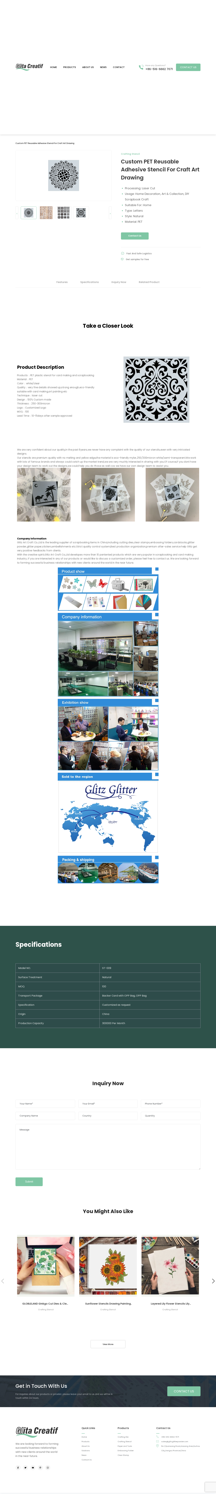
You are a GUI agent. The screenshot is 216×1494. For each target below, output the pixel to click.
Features (62, 282)
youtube (32, 1467)
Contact (119, 67)
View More (108, 1344)
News (103, 67)
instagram (47, 1467)
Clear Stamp (123, 1455)
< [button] (17, 213)
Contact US (188, 67)
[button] (213, 1281)
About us (88, 67)
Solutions (86, 1450)
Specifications (89, 282)
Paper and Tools (125, 1446)
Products (69, 67)
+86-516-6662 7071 (159, 69)
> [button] (110, 213)
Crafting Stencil (125, 1441)
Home (53, 67)
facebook (18, 1467)
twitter (25, 1467)
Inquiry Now (118, 282)
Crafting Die (123, 1437)
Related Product (149, 282)
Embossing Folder (126, 1450)
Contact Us (134, 235)
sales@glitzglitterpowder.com (174, 1441)
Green (29, 67)
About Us (86, 1446)
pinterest (40, 1467)
